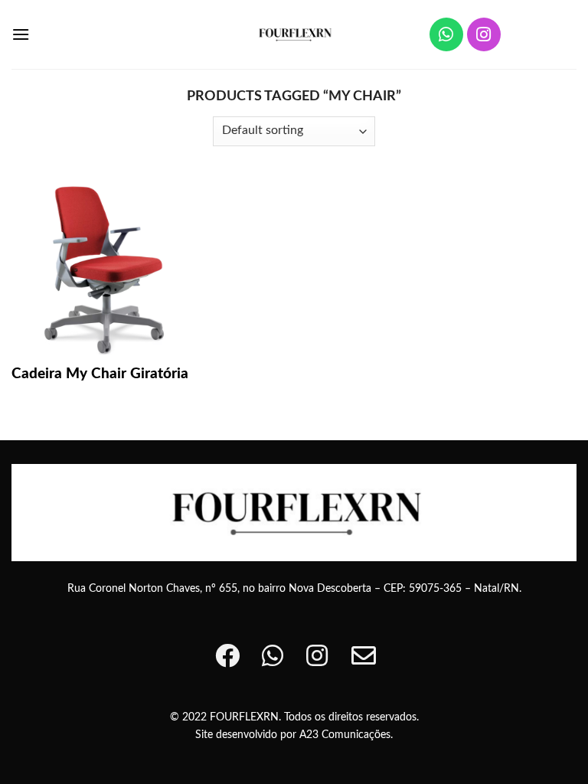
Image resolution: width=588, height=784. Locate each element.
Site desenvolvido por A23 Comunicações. (294, 734)
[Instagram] (484, 34)
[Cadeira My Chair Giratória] (100, 266)
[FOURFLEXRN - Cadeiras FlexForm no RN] (294, 34)
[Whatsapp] (446, 34)
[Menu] (20, 34)
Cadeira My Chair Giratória (99, 374)
